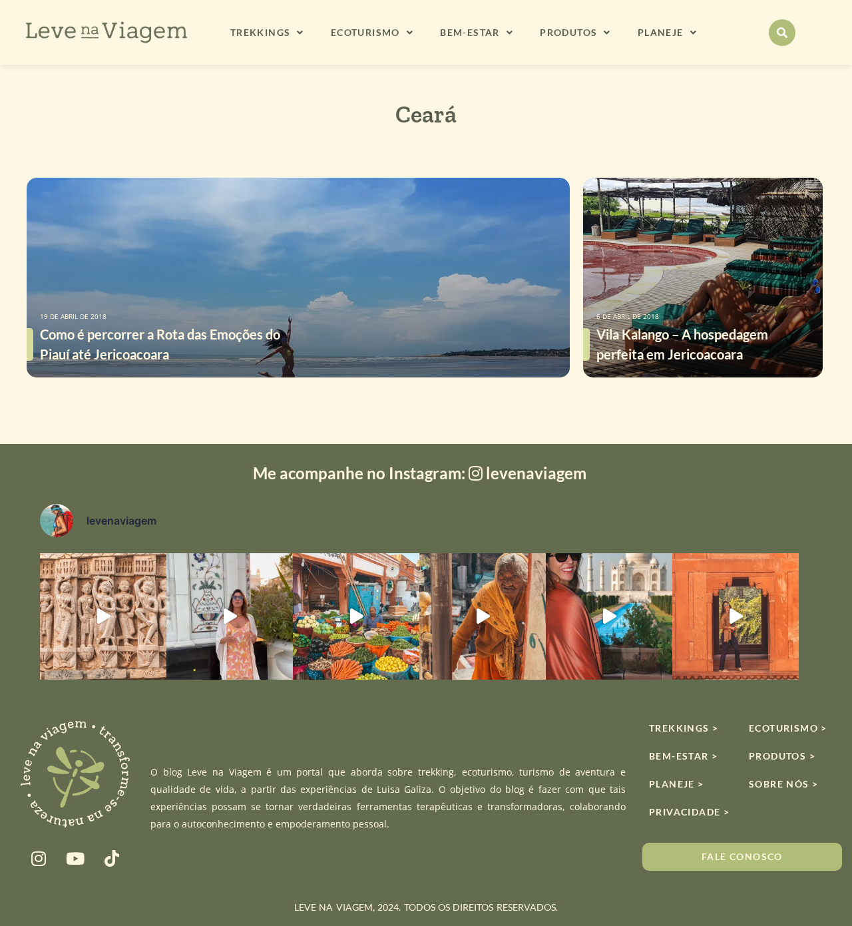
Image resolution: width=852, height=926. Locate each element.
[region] (426, 886)
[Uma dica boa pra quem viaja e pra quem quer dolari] (356, 616)
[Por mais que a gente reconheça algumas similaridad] (103, 616)
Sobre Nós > (783, 784)
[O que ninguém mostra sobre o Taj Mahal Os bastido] (609, 616)
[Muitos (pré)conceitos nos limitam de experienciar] (482, 616)
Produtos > (782, 756)
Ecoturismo (365, 32)
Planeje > (676, 784)
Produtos (568, 32)
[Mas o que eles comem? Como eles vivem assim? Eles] (229, 616)
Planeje (661, 32)
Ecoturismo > (788, 728)
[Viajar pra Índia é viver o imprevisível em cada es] (735, 616)
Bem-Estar (470, 32)
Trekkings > (683, 728)
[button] (782, 32)
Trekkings (260, 32)
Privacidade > (689, 811)
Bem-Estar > (683, 756)
